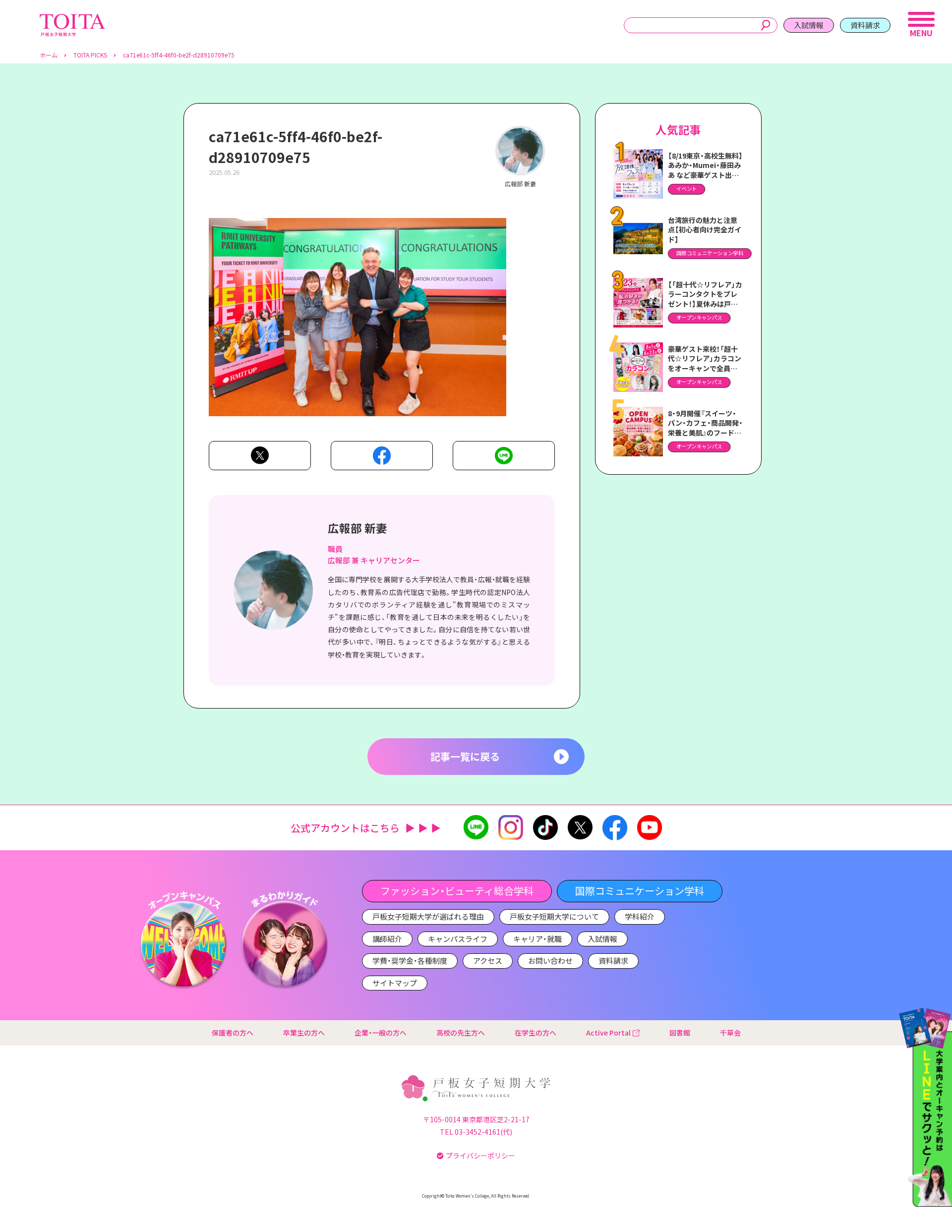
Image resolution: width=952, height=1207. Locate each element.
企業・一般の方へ (381, 1033)
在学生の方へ (535, 1033)
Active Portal (608, 1033)
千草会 (730, 1033)
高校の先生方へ (460, 1033)
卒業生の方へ (304, 1033)
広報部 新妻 (357, 528)
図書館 (679, 1033)
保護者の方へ (232, 1033)
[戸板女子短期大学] (72, 19)
